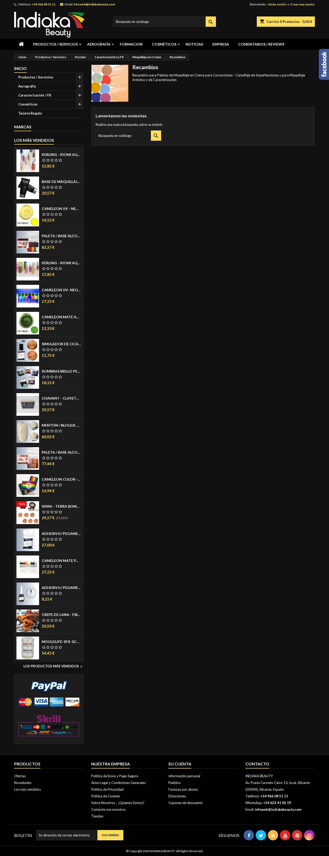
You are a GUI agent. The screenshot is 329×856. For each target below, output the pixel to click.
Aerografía (99, 44)
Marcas (22, 126)
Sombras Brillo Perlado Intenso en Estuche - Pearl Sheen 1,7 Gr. (61, 371)
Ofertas (20, 776)
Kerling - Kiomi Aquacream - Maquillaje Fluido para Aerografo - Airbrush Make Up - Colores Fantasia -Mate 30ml (61, 263)
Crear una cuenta (302, 4)
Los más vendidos (34, 140)
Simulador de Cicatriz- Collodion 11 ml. (61, 344)
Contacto (257, 763)
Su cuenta (179, 763)
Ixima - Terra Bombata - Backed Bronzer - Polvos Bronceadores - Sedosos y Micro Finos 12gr (61, 506)
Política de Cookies (105, 796)
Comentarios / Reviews (261, 44)
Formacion (131, 44)
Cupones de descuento (185, 803)
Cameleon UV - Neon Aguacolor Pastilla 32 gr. (61, 209)
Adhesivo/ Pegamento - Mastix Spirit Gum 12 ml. (61, 588)
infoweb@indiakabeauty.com (94, 4)
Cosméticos (164, 44)
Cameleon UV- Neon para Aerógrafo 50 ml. (61, 290)
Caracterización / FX (34, 95)
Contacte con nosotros (108, 809)
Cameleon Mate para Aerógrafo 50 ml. (61, 561)
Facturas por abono (183, 789)
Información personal (184, 776)
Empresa (220, 44)
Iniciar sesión (277, 4)
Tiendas (97, 816)
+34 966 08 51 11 (44, 4)
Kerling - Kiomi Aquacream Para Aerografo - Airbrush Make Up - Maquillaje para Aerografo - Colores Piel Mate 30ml (61, 155)
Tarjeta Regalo (30, 113)
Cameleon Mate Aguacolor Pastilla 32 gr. (61, 317)
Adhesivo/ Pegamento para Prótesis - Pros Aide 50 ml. (61, 534)
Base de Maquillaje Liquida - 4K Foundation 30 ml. (61, 182)
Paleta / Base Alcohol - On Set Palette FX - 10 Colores (61, 236)
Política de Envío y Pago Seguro (114, 776)
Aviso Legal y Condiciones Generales (118, 783)
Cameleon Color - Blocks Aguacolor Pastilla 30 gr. (61, 479)
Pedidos (174, 783)
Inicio (20, 68)
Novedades (22, 783)
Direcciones (177, 796)
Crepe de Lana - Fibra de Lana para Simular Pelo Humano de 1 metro (61, 615)
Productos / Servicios (55, 44)
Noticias (194, 44)
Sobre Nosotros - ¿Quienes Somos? (117, 803)
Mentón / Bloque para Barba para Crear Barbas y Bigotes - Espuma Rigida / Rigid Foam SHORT (61, 425)
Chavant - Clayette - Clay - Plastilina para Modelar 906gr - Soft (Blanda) (61, 398)
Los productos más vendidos (53, 666)
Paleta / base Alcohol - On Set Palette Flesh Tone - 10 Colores (61, 452)
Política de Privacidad (107, 789)
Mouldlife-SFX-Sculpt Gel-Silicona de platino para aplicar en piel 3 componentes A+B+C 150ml (61, 642)
